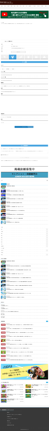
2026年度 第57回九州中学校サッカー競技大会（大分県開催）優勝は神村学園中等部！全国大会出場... (19, 285)
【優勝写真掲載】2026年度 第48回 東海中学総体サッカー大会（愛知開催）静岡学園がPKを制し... (18, 277)
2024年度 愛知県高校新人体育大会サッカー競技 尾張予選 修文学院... (15, 214)
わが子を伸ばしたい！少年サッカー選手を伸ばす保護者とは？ (14, 340)
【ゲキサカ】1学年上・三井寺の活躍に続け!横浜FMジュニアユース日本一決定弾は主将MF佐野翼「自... (19, 328)
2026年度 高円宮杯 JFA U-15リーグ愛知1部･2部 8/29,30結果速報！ (15, 289)
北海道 (2, 227)
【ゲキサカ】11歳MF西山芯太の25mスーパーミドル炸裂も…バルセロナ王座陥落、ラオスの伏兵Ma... (19, 344)
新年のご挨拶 (2, 314)
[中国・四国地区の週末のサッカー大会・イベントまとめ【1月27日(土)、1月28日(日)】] (28, 386)
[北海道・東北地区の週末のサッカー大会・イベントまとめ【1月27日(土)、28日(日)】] (4, 400)
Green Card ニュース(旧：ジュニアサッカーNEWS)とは (14, 414)
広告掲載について (9, 416)
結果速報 (2, 246)
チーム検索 (2, 248)
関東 (1, 233)
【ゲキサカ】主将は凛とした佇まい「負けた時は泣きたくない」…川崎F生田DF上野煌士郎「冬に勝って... (19, 324)
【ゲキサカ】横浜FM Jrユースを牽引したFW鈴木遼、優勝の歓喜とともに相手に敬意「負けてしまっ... (19, 336)
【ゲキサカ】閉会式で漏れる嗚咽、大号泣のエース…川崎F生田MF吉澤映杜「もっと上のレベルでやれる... (20, 332)
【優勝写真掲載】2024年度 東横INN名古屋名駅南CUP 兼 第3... (14, 202)
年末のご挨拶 (2, 317)
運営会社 (8, 412)
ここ (9, 396)
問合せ (2, 254)
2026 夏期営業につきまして (4, 305)
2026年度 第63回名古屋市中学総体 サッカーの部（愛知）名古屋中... (15, 198)
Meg (33, 396)
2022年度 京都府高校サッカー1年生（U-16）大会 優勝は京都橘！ (14, 218)
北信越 (2, 231)
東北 (1, 229)
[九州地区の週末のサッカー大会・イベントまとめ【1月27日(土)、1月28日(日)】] (4, 396)
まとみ (9, 401)
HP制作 (2, 252)
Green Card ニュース (5, 2)
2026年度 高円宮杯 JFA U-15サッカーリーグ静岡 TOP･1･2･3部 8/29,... (15, 297)
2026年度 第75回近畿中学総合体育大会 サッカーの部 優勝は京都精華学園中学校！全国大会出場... (19, 281)
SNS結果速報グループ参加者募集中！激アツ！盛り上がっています (14, 206)
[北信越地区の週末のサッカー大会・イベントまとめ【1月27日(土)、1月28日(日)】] (4, 391)
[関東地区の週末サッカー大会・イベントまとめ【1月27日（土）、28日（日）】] (28, 396)
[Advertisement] (24, 32)
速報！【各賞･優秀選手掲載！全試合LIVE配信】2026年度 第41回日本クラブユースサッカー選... (18, 293)
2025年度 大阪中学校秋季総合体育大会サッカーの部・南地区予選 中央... (15, 210)
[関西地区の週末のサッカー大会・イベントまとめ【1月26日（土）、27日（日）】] (28, 391)
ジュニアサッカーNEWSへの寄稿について (12, 418)
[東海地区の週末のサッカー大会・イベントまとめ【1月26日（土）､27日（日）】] (4, 386)
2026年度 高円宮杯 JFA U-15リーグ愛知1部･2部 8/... (13, 222)
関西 (1, 237)
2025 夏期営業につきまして (4, 308)
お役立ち (2, 250)
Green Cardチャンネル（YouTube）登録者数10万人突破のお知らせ (10, 311)
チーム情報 (12, 55)
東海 (1, 235)
